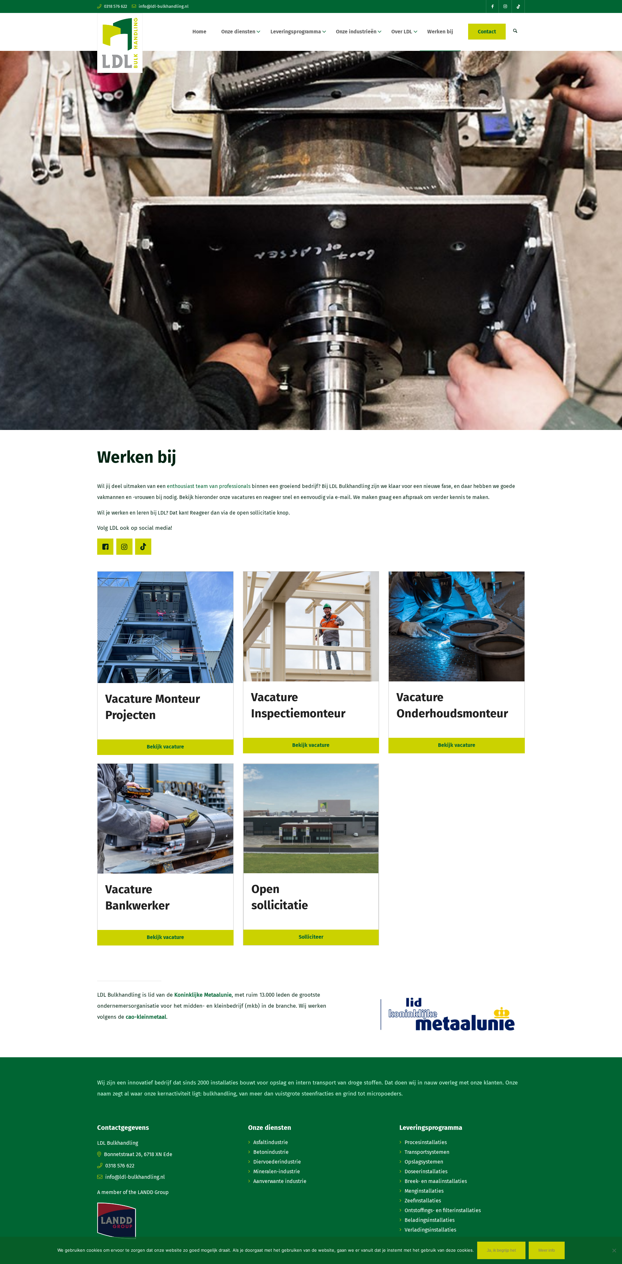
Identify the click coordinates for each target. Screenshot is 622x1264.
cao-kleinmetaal (146, 1017)
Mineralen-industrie (276, 1171)
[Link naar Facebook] (492, 6)
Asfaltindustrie (270, 1142)
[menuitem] (199, 32)
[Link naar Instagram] (505, 6)
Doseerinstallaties (426, 1171)
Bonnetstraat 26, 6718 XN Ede (138, 1154)
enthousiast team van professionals (208, 486)
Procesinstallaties (426, 1142)
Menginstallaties (424, 1191)
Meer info (546, 1250)
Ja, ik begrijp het (501, 1250)
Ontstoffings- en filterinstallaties (443, 1210)
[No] (614, 1250)
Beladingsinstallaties (430, 1220)
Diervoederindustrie (277, 1162)
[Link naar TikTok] (518, 6)
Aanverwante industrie (279, 1181)
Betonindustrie (271, 1152)
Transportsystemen (427, 1152)
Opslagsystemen (424, 1162)
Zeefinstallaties (423, 1201)
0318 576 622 (115, 6)
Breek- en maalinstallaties (436, 1181)
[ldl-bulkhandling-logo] (120, 43)
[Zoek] (515, 32)
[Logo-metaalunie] (447, 1015)
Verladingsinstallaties (430, 1230)
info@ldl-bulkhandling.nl (164, 6)
